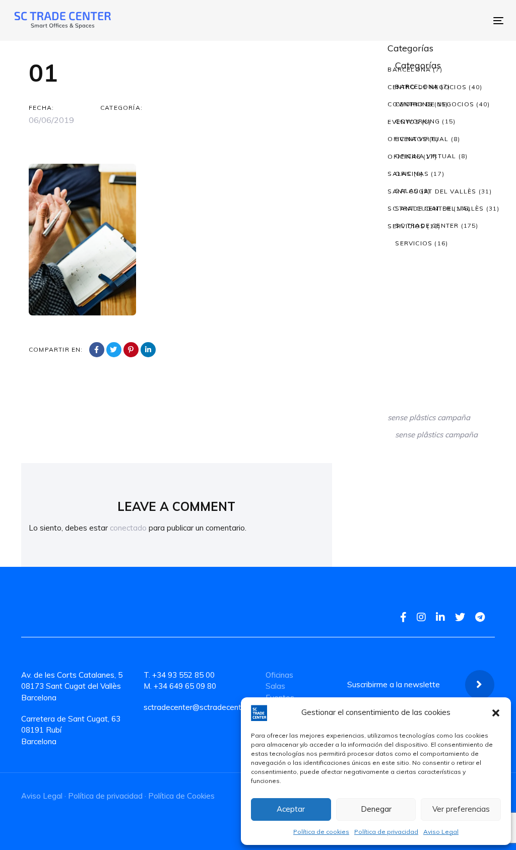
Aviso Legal (441, 831)
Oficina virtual (418, 139)
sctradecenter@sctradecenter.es (201, 707)
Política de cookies (321, 831)
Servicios (406, 226)
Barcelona (409, 69)
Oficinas (404, 156)
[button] (496, 713)
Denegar (376, 809)
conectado (128, 528)
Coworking (410, 104)
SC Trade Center (419, 208)
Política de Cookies (181, 796)
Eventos (403, 121)
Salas (399, 173)
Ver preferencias (461, 809)
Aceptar (291, 809)
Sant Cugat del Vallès (432, 191)
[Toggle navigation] (378, 20)
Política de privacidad (386, 831)
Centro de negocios (427, 87)
